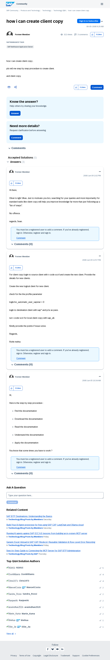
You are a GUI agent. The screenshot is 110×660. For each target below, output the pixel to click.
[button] (92, 34)
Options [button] (102, 21)
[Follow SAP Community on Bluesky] (53, 649)
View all (10, 634)
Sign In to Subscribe (88, 21)
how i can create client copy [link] (78, 11)
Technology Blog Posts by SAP (23, 554)
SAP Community (12, 11)
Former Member (22, 34)
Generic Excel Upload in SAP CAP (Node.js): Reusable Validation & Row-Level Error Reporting (50, 542)
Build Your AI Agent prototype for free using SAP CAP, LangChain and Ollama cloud (45, 525)
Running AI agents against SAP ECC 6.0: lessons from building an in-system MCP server (46, 533)
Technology (46, 11)
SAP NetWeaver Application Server (20, 47)
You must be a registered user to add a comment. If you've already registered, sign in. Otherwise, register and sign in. (52, 231)
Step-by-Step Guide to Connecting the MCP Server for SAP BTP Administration (43, 551)
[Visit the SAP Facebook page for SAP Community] (48, 649)
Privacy (14, 656)
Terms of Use (24, 656)
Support (76, 656)
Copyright (37, 656)
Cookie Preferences (91, 656)
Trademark (65, 656)
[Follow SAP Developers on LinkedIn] (62, 649)
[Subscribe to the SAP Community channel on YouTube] (57, 649)
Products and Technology (30, 11)
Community (21, 4)
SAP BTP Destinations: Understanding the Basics (29, 516)
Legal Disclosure (51, 656)
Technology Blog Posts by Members (25, 519)
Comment (97, 87)
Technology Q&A (59, 11)
